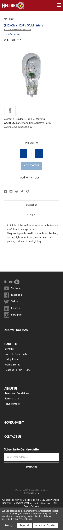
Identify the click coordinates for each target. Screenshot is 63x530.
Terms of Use (12, 399)
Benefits (9, 349)
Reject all (24, 525)
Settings (9, 525)
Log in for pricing (11, 34)
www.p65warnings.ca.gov (18, 127)
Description (31, 205)
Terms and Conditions (17, 393)
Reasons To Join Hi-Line (18, 370)
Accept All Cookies (45, 525)
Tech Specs (32, 215)
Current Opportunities (17, 354)
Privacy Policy (12, 404)
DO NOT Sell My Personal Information (31, 490)
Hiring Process (13, 359)
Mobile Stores (12, 365)
